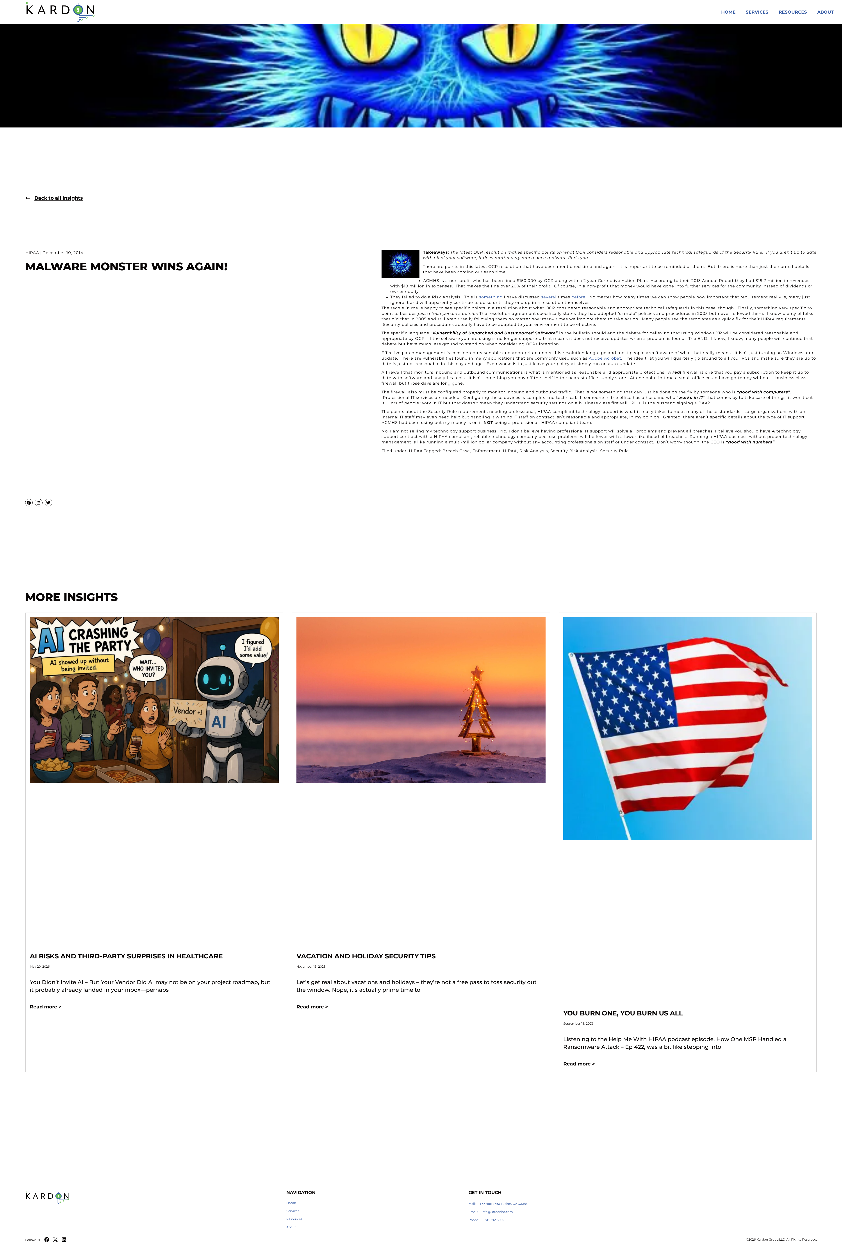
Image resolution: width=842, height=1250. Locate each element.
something (491, 297)
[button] (29, 502)
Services (757, 12)
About (825, 12)
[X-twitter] (55, 1239)
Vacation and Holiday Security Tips (366, 956)
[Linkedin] (63, 1239)
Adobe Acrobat (605, 358)
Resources (793, 12)
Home (728, 12)
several (549, 297)
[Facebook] (46, 1239)
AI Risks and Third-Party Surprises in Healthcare (126, 956)
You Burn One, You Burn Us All (623, 1013)
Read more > (45, 1007)
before (578, 297)
